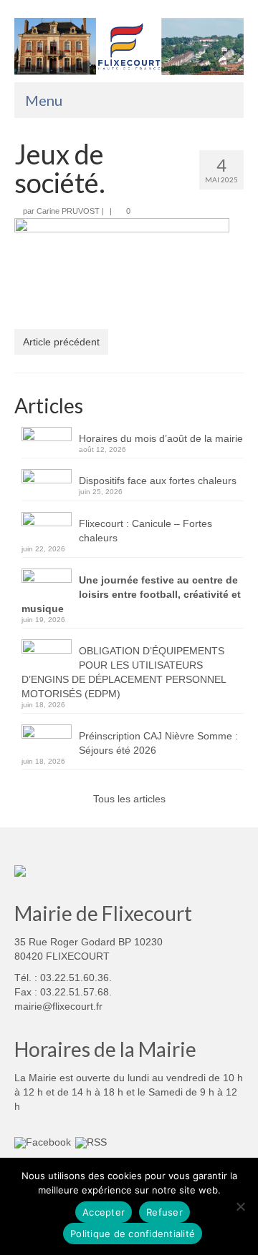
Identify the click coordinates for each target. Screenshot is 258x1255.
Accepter (103, 1212)
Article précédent (61, 342)
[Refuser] (240, 1206)
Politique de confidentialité (132, 1233)
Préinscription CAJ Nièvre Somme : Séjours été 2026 (158, 743)
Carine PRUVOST (68, 211)
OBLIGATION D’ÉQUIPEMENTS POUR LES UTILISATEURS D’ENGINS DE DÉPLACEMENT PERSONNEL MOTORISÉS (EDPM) (124, 672)
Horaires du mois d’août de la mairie (161, 438)
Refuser (164, 1212)
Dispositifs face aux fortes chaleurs (157, 480)
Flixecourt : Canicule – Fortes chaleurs (145, 530)
